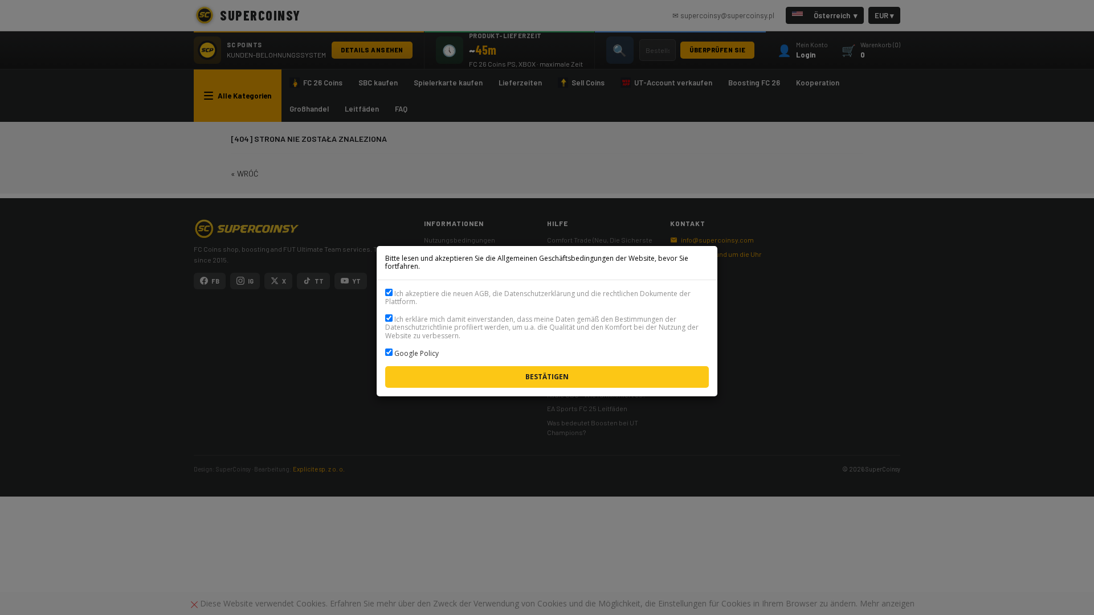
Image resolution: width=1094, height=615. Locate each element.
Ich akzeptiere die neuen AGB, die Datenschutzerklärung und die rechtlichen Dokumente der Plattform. (538, 297)
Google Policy (416, 353)
